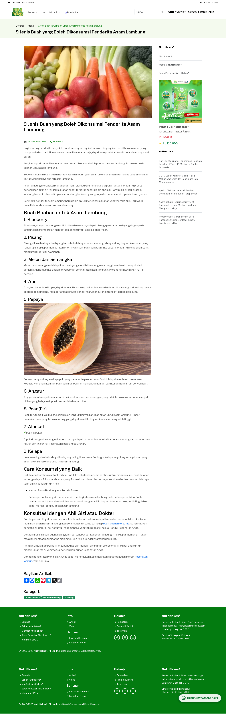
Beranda (20, 25)
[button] (51, 13)
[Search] (162, 12)
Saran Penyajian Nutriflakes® (36, 635)
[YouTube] (133, 637)
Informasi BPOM (30, 639)
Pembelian (122, 622)
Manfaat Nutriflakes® (33, 630)
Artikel (31, 25)
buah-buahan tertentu (116, 523)
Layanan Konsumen (79, 638)
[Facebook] (117, 637)
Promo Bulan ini (125, 626)
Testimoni (122, 630)
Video (72, 626)
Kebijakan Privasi (77, 642)
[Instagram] (125, 637)
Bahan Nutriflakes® (31, 626)
